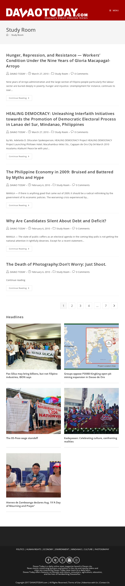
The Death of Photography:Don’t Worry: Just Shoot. (56, 264)
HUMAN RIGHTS (33, 549)
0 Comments (81, 73)
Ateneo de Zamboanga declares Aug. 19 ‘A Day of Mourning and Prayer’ (33, 504)
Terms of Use (74, 582)
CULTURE (88, 549)
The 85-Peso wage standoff (22, 438)
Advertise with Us (90, 582)
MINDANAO (76, 549)
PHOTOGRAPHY (102, 549)
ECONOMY (48, 549)
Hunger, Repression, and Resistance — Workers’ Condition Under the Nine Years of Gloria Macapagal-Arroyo (58, 60)
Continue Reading (20, 98)
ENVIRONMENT (62, 549)
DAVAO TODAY (17, 73)
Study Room (17, 34)
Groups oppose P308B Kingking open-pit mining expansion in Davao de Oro (87, 375)
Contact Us (105, 582)
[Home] (7, 34)
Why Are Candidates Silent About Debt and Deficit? (56, 220)
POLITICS (20, 549)
